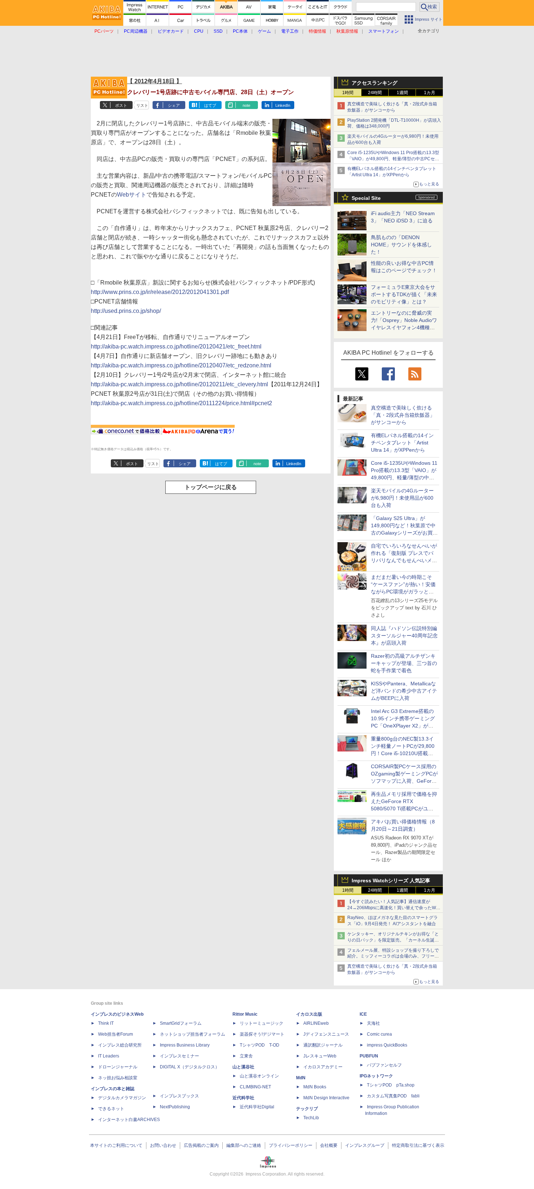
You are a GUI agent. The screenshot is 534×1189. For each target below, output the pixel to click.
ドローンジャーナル (117, 1066)
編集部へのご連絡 (243, 1145)
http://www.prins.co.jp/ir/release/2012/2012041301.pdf (160, 292)
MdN (301, 1077)
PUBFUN (369, 1056)
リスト (142, 105)
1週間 (402, 92)
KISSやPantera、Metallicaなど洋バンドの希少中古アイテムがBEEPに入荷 (404, 691)
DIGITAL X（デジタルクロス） (189, 1066)
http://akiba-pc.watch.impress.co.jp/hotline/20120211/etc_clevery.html (179, 384)
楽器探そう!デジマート (262, 1034)
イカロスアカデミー (323, 1066)
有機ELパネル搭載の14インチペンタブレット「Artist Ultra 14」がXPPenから (402, 442)
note (246, 105)
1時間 (347, 92)
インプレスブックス (179, 1096)
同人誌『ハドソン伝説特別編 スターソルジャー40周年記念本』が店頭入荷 (404, 635)
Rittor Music (245, 1014)
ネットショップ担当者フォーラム (192, 1034)
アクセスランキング (374, 83)
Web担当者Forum (115, 1034)
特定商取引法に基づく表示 (418, 1145)
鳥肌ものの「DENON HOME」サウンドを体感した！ (401, 244)
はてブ (210, 105)
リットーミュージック (261, 1023)
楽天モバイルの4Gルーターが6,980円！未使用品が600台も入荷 (402, 498)
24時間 (375, 92)
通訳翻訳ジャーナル (323, 1045)
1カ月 (429, 92)
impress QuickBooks (387, 1045)
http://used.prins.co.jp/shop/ (126, 311)
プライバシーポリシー (290, 1145)
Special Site (366, 198)
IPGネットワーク (376, 1076)
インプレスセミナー (179, 1056)
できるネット (111, 1108)
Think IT (106, 1023)
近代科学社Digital (257, 1106)
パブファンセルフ (384, 1065)
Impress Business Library (185, 1045)
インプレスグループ (364, 1145)
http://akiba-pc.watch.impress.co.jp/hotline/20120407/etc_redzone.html (181, 365)
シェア (174, 105)
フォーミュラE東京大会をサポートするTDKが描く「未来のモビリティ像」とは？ (404, 294)
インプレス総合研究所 (120, 1045)
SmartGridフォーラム (181, 1023)
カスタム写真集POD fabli (393, 1096)
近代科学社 (243, 1097)
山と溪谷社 (243, 1066)
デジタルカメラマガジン (122, 1097)
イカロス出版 (309, 1014)
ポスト (121, 105)
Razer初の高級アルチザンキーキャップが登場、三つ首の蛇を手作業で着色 (404, 663)
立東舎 (246, 1056)
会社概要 (328, 1145)
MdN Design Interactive (326, 1097)
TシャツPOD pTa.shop (390, 1085)
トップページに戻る (211, 487)
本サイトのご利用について (116, 1145)
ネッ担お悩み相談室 (117, 1077)
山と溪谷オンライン (259, 1076)
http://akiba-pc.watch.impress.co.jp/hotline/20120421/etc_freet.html (176, 346)
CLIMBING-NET (255, 1086)
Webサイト (131, 195)
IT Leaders (108, 1056)
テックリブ (307, 1108)
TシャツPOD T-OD (259, 1045)
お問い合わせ (163, 1145)
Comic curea (379, 1034)
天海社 (373, 1023)
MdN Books (314, 1086)
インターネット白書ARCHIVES (129, 1119)
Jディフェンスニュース (326, 1034)
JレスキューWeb (319, 1056)
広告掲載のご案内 (201, 1145)
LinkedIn (282, 105)
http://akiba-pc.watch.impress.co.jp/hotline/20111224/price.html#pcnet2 (181, 403)
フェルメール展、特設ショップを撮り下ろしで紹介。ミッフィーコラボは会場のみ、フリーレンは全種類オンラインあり (393, 956)
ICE (363, 1014)
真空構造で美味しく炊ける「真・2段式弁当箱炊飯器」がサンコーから (403, 415)
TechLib (311, 1117)
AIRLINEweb (316, 1023)
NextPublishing (175, 1106)
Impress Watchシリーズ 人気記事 (391, 880)
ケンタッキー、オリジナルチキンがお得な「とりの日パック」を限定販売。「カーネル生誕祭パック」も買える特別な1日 (393, 940)
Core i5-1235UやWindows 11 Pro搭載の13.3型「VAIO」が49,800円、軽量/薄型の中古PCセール (393, 159)
